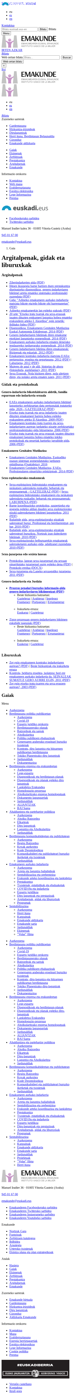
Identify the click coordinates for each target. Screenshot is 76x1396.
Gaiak (13, 150)
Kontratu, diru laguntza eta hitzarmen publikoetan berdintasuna (40, 750)
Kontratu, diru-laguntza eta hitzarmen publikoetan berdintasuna (40, 981)
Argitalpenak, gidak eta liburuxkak (38, 899)
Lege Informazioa (20, 194)
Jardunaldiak (25, 759)
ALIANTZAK (26, 804)
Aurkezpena (16, 710)
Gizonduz (15, 139)
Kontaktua (8, 25)
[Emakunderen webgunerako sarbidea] (30, 1181)
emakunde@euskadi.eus (16, 241)
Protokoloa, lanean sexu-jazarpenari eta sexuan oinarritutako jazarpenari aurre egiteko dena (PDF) (40, 562)
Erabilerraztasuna (20, 187)
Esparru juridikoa (27, 892)
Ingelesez (52, 598)
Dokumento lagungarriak (32, 797)
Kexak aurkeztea (27, 846)
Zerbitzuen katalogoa (22, 1238)
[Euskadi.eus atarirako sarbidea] (18, 5)
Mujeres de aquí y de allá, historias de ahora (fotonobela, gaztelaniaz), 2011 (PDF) (36, 368)
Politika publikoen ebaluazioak (36, 738)
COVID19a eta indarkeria (33, 888)
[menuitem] (41, 126)
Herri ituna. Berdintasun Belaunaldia (31, 136)
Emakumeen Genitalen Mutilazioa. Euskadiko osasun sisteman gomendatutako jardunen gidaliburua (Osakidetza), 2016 (37, 461)
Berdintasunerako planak (32, 727)
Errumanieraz (56, 602)
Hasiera (14, 1265)
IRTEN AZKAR (12, 50)
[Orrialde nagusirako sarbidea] (30, 46)
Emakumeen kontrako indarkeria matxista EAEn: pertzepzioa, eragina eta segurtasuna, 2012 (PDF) (39, 357)
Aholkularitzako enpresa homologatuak (41, 794)
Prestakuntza (17, 160)
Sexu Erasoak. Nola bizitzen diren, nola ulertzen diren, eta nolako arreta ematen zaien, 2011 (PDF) (39, 375)
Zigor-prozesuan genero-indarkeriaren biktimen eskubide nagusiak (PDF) (38, 621)
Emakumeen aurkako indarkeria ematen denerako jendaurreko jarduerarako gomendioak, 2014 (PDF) (40, 343)
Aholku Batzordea (28, 818)
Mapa (12, 1334)
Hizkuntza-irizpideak (22, 129)
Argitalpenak (17, 164)
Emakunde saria (27, 923)
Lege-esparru (25, 773)
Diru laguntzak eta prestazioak (35, 895)
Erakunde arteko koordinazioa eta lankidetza (44, 878)
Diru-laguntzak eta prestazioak (36, 1126)
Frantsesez (23, 602)
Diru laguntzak (26, 825)
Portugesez (39, 602)
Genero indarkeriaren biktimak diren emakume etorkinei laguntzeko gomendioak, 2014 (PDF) (38, 336)
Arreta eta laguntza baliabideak (36, 871)
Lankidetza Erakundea (31, 787)
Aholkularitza (25, 734)
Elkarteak (23, 822)
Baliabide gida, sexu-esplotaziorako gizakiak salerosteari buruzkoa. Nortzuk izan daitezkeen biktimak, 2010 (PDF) (38, 533)
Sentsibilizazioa (18, 906)
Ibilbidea (14, 1241)
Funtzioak (15, 1234)
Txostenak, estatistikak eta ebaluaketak (41, 885)
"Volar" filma (25, 934)
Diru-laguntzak (26, 1056)
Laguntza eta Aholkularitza (33, 829)
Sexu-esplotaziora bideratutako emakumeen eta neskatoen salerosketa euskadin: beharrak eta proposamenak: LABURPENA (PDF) (41, 497)
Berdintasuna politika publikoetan (30, 713)
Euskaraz (22, 612)
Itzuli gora (15, 1391)
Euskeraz (22, 644)
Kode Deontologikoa (30, 850)
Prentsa (13, 198)
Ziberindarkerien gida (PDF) (26, 282)
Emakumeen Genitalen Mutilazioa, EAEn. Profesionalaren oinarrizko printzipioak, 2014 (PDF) (41, 469)
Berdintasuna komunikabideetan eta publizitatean (39, 836)
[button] (5, 53)
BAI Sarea (23, 808)
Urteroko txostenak (21, 1248)
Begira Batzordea (28, 843)
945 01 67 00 (10, 235)
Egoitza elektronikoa (22, 1344)
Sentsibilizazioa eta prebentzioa (36, 874)
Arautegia (15, 1245)
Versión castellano (20, 1384)
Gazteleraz (23, 598)
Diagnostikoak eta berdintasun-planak (40, 776)
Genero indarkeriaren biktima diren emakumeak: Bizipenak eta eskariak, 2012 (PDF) (39, 350)
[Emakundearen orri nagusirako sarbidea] (30, 82)
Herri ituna (23, 913)
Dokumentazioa (27, 762)
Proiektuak (23, 1158)
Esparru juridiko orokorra (32, 724)
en (10, 18)
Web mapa (15, 184)
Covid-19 (23, 720)
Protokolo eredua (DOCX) (25, 567)
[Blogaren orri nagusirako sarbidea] (10, 95)
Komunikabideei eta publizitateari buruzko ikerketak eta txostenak (43, 855)
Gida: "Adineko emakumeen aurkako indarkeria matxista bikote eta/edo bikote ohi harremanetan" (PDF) (39, 303)
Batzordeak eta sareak (30, 731)
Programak (24, 902)
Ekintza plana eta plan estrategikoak (31, 1252)
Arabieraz (38, 598)
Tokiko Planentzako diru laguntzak (38, 755)
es (10, 15)
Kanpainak (24, 916)
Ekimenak (15, 153)
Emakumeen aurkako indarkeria (29, 864)
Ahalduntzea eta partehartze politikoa (32, 811)
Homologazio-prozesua (31, 790)
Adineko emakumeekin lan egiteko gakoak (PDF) (40, 310)
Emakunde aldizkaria (22, 143)
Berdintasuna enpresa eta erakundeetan (33, 766)
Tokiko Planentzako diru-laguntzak (38, 986)
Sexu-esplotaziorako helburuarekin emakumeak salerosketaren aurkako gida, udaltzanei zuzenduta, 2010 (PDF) (40, 544)
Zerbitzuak (16, 157)
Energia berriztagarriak (23, 1341)
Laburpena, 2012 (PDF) (24, 363)
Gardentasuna (17, 125)
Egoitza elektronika (21, 191)
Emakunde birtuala (21, 1299)
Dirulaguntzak (18, 132)
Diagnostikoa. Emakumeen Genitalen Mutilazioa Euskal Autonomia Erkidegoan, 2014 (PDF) (39, 329)
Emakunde (16, 167)
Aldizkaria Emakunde (22, 1317)
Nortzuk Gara (17, 1231)
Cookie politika (18, 1351)
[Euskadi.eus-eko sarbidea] (25, 211)
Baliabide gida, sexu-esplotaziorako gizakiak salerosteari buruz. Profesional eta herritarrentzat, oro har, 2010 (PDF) (41, 523)
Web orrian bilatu (12, 57)
